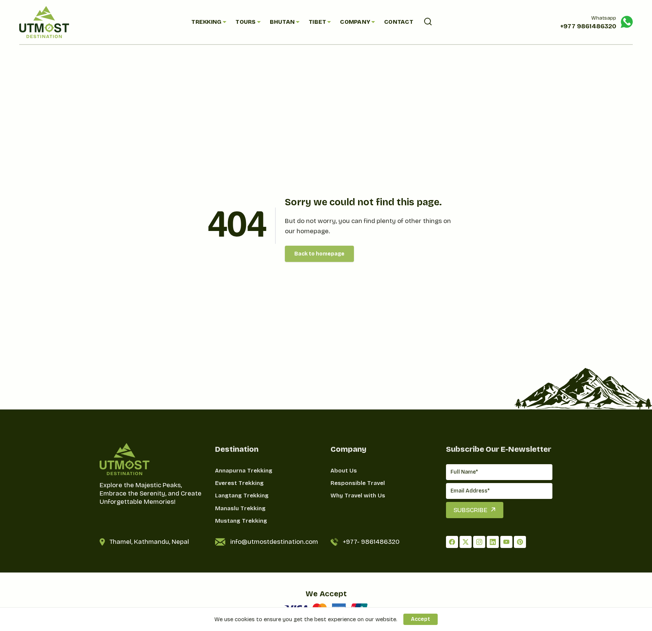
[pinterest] (520, 542)
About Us (344, 470)
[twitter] (466, 542)
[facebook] (452, 542)
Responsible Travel (358, 483)
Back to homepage (319, 254)
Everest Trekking (239, 483)
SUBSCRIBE (470, 510)
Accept (420, 619)
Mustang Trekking (241, 520)
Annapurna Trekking (243, 470)
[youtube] (506, 542)
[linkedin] (493, 542)
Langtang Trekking (242, 495)
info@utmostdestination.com (274, 542)
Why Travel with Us (358, 495)
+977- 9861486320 (371, 542)
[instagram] (479, 542)
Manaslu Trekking (240, 508)
